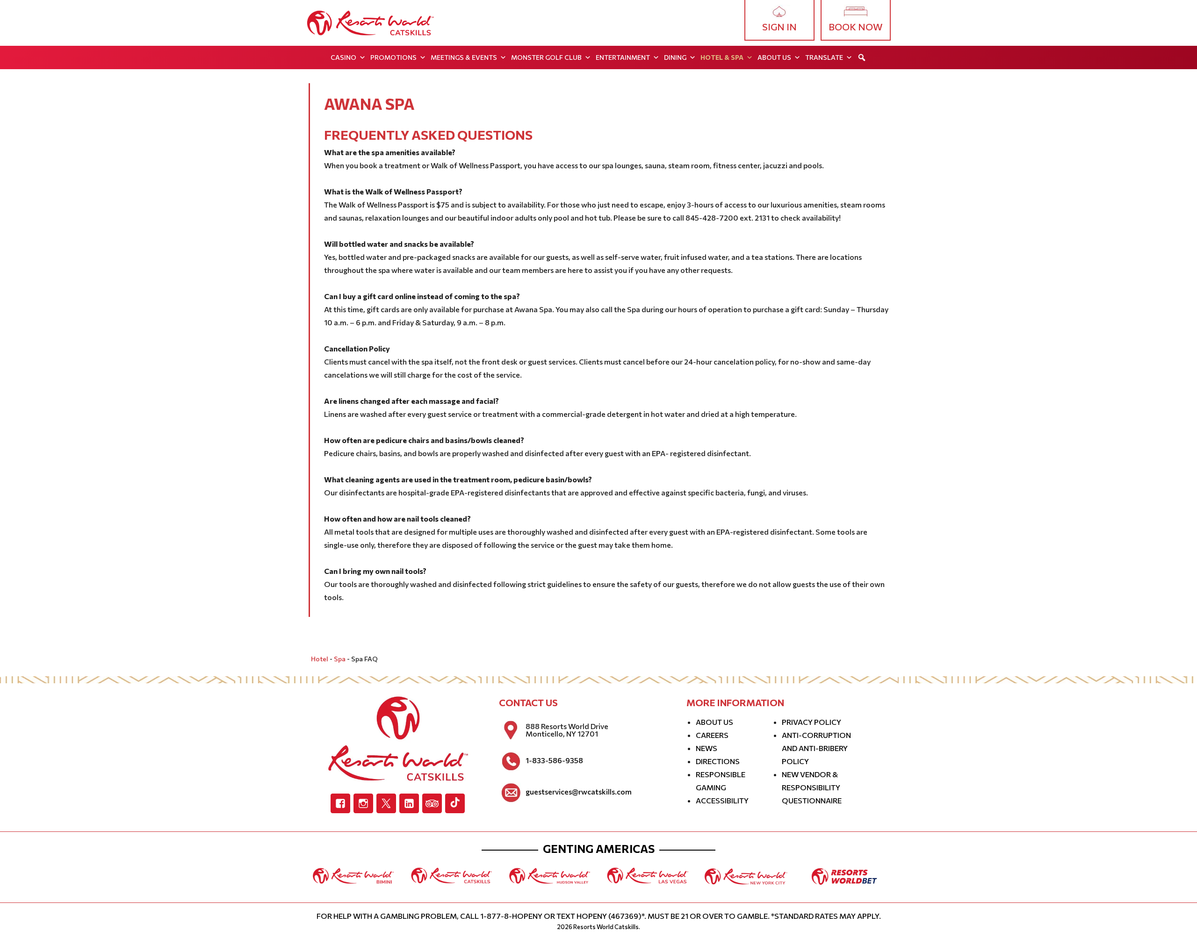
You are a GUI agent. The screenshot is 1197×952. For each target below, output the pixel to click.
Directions (718, 761)
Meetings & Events (464, 57)
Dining (675, 57)
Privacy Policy (811, 721)
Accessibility (722, 800)
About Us (774, 57)
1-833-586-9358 (554, 760)
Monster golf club (546, 57)
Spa (340, 659)
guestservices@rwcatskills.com (579, 791)
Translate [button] (824, 57)
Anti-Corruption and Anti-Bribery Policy (816, 748)
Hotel (319, 659)
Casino (343, 57)
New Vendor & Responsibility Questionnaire (812, 787)
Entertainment (623, 57)
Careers (712, 734)
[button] (862, 57)
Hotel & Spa (721, 57)
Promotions (393, 57)
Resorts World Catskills (606, 927)
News (706, 748)
